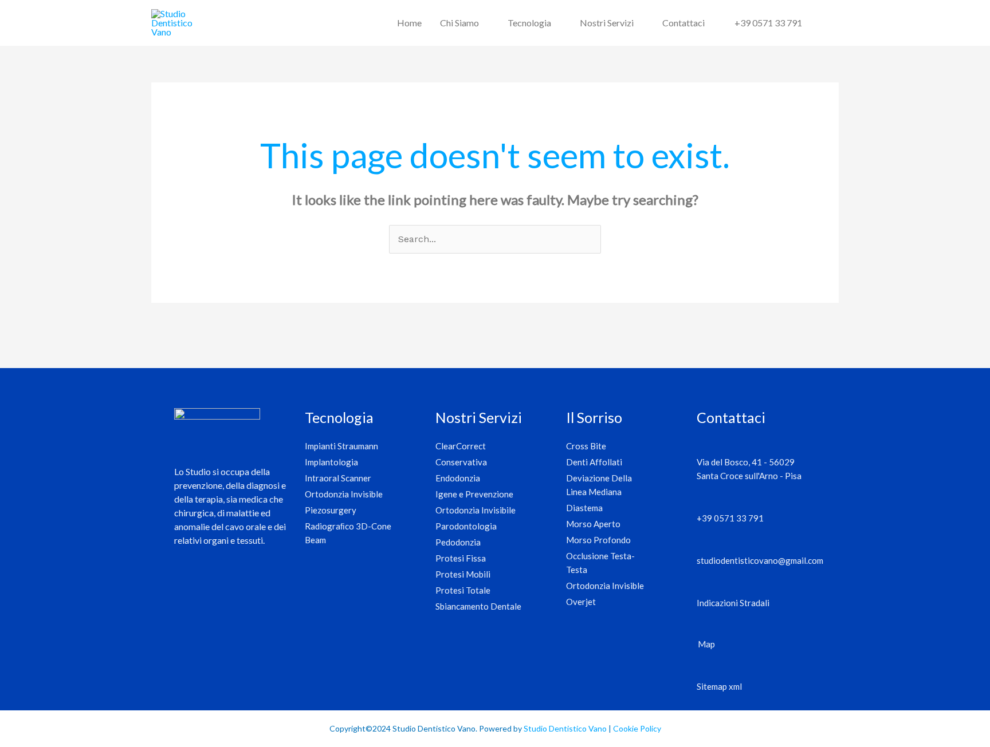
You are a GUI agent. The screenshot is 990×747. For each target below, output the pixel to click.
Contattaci (683, 22)
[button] (825, 23)
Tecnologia (529, 22)
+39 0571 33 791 (768, 22)
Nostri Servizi (607, 22)
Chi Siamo (459, 22)
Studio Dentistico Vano (565, 728)
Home (409, 22)
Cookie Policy (637, 728)
